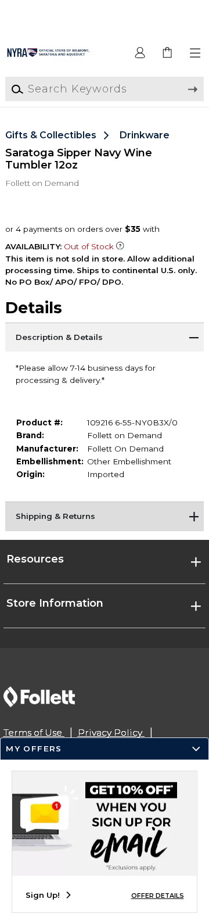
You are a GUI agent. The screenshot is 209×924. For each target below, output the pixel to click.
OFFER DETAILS (157, 896)
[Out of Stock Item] (120, 246)
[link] (168, 53)
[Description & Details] (104, 337)
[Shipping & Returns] (104, 516)
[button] (195, 53)
